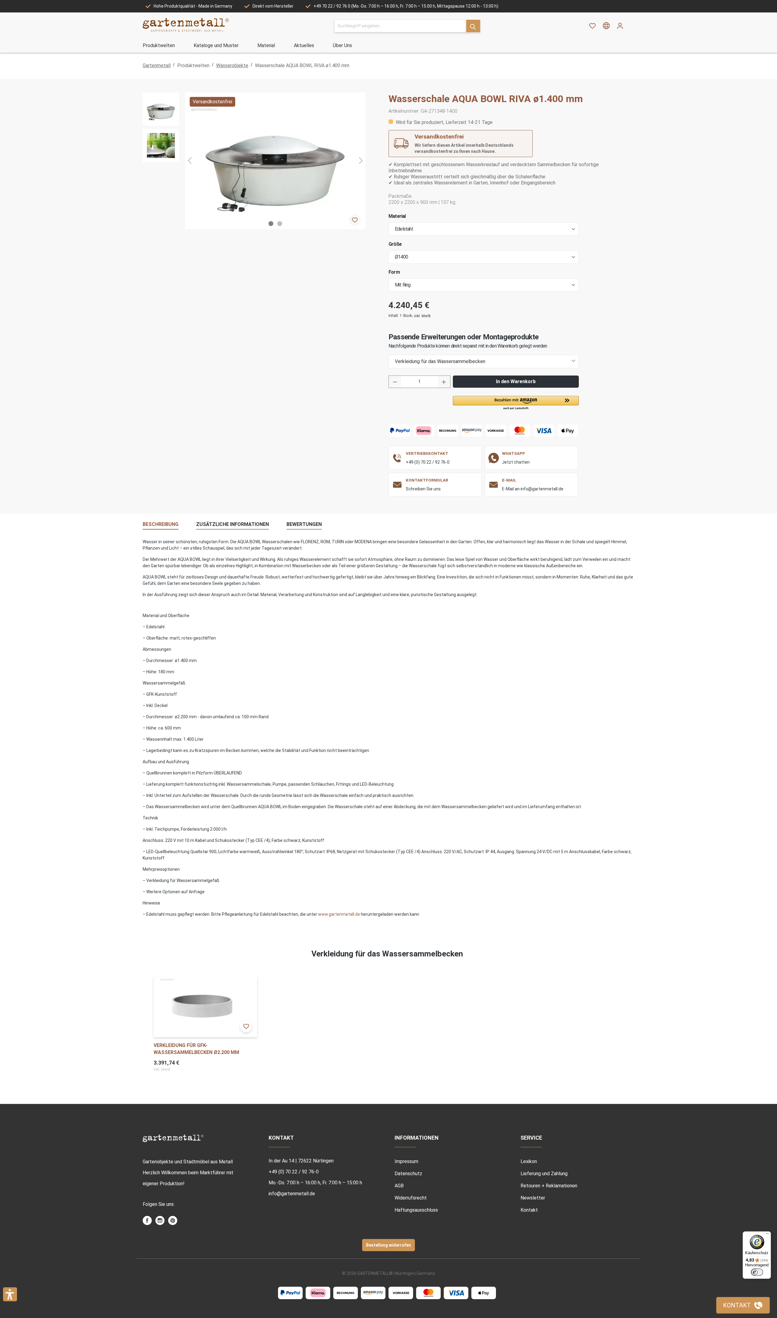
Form (394, 272)
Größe (395, 244)
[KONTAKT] (743, 1305)
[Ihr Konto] (620, 26)
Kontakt (529, 1210)
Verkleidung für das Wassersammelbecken (440, 361)
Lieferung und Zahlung (544, 1173)
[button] (516, 403)
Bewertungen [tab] (304, 524)
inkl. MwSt (422, 316)
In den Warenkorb (516, 381)
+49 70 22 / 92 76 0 (332, 6)
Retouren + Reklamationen (549, 1186)
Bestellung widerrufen (388, 1245)
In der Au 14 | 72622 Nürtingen (301, 1161)
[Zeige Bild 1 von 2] (271, 223)
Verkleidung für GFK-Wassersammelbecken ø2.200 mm (196, 1048)
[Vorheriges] (189, 160)
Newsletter (533, 1198)
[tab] (160, 525)
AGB (399, 1186)
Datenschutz (408, 1173)
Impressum (406, 1161)
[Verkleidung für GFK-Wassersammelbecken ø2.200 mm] (205, 1006)
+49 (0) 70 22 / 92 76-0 (428, 462)
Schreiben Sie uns (423, 488)
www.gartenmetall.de (339, 914)
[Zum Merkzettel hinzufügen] (355, 220)
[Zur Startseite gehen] (186, 25)
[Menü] (767, 1235)
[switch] (757, 1272)
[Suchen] (473, 26)
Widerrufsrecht (411, 1198)
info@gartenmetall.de (292, 1193)
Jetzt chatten (516, 462)
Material (397, 216)
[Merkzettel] (592, 26)
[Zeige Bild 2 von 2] (279, 223)
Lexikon (529, 1161)
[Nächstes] (360, 160)
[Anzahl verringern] (394, 382)
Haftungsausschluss (416, 1210)
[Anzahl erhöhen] (444, 382)
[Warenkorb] (630, 23)
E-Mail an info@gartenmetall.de (532, 488)
